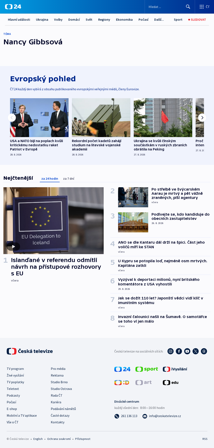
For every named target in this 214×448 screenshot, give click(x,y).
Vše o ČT (13, 422)
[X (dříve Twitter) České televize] (195, 351)
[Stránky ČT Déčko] (121, 382)
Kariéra (56, 402)
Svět (89, 19)
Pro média (58, 369)
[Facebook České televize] (179, 351)
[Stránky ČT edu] (170, 382)
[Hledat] (188, 6)
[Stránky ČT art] (143, 382)
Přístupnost (82, 439)
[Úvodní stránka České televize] (30, 351)
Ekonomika (124, 19)
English (37, 439)
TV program (15, 369)
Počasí (143, 19)
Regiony (104, 19)
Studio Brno (59, 382)
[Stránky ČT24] (122, 369)
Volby (58, 19)
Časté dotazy (60, 415)
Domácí (74, 19)
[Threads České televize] (204, 351)
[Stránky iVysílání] (175, 369)
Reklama (57, 375)
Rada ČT (56, 395)
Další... (159, 19)
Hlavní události (19, 19)
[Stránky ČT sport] (146, 369)
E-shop (12, 409)
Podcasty (13, 395)
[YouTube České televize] (187, 351)
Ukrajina (42, 19)
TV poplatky (15, 382)
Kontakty (57, 422)
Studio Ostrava (61, 389)
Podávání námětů (63, 409)
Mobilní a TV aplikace (22, 415)
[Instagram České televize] (170, 351)
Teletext (13, 389)
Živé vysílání (15, 375)
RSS (205, 439)
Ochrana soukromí (59, 439)
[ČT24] (13, 6)
